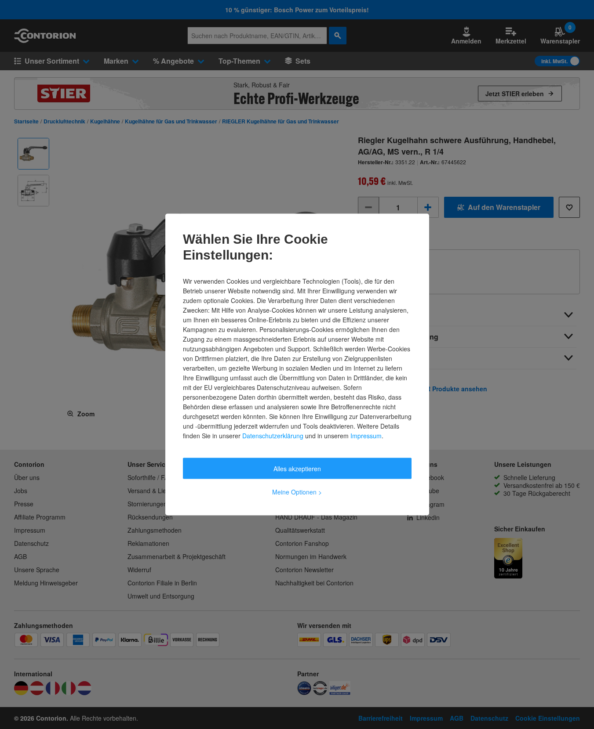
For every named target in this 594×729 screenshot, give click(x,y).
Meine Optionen (297, 491)
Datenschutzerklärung (272, 435)
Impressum (366, 435)
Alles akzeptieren (297, 468)
